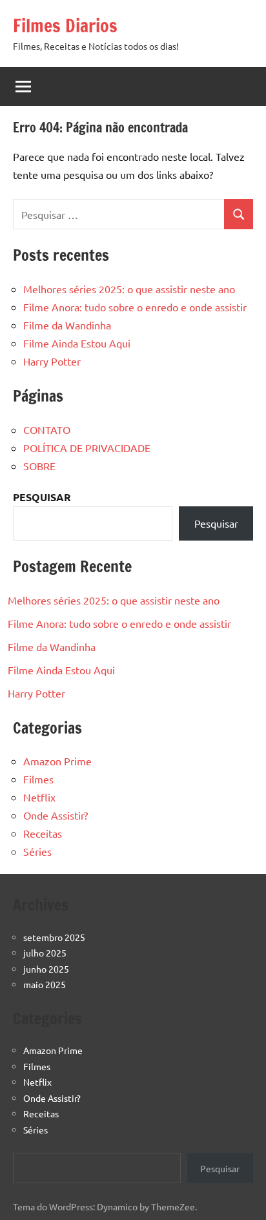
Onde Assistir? (55, 815)
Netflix (39, 797)
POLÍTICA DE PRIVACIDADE (86, 447)
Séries (37, 851)
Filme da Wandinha (67, 324)
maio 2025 (44, 984)
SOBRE (39, 465)
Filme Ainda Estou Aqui (76, 342)
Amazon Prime (57, 760)
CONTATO (46, 429)
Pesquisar (216, 523)
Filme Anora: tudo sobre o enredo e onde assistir (135, 306)
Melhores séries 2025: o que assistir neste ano (129, 288)
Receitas (42, 833)
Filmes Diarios (65, 25)
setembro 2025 (54, 937)
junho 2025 (46, 969)
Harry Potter (52, 361)
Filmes (38, 778)
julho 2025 (44, 952)
